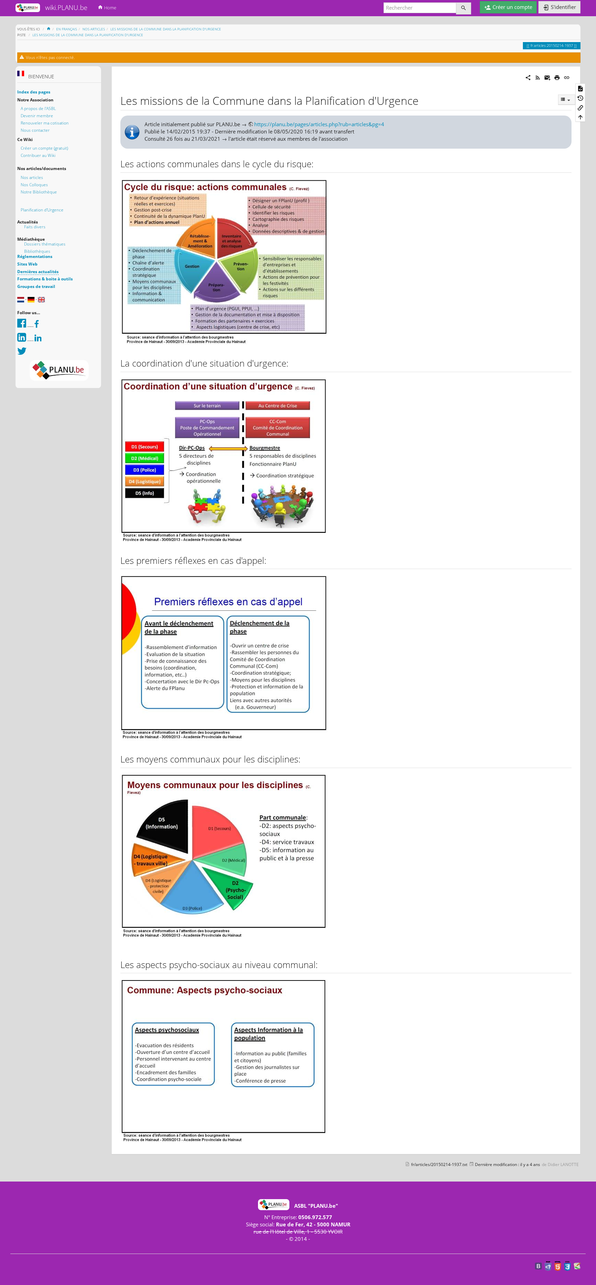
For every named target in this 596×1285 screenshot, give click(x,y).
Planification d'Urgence (42, 210)
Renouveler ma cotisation (45, 123)
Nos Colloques (34, 185)
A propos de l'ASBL (38, 108)
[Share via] (528, 76)
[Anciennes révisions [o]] (580, 97)
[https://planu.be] (59, 370)
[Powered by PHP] (548, 1265)
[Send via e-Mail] (547, 76)
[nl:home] (20, 299)
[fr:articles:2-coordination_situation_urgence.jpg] (223, 460)
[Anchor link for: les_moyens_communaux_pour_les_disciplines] (304, 758)
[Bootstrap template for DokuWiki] (538, 1265)
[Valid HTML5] (557, 1265)
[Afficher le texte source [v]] (580, 88)
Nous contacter (35, 130)
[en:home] (41, 299)
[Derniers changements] (538, 76)
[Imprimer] (557, 76)
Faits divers (35, 227)
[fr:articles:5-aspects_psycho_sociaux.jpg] (223, 1060)
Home (109, 7)
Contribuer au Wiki (38, 155)
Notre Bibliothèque (39, 192)
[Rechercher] (463, 8)
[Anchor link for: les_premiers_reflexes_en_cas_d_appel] (270, 560)
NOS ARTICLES (93, 29)
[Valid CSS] (567, 1265)
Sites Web (27, 264)
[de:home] (31, 299)
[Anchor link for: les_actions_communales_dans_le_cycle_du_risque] (318, 163)
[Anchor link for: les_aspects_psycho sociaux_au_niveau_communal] (322, 964)
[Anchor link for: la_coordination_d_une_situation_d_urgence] (292, 362)
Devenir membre (37, 116)
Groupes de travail (36, 286)
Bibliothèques (37, 251)
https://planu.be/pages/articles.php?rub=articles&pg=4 (319, 124)
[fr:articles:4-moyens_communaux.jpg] (223, 860)
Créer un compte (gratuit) (44, 148)
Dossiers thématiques (45, 244)
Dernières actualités (38, 272)
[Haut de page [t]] (580, 116)
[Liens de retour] (580, 107)
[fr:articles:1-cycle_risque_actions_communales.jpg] (223, 262)
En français (66, 29)
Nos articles (32, 177)
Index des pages (33, 92)
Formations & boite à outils (45, 279)
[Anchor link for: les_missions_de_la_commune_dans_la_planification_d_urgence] (424, 100)
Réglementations (34, 256)
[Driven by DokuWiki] (577, 1265)
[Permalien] (567, 76)
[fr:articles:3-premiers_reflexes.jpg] (223, 658)
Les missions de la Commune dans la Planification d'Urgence (165, 29)
